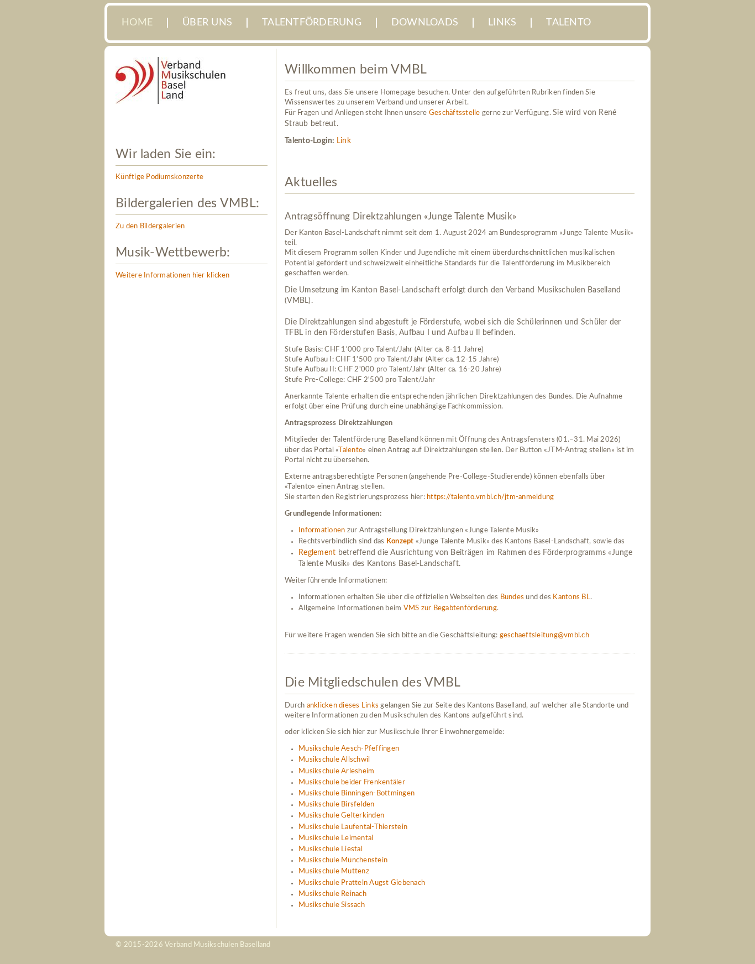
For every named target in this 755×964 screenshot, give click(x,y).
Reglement (316, 553)
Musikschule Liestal (330, 849)
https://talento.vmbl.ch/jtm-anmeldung (490, 497)
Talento (350, 450)
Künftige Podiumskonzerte (159, 177)
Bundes (512, 597)
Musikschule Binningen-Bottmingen (356, 793)
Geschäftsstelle (454, 113)
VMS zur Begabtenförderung (450, 608)
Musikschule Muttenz (333, 871)
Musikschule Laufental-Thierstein (352, 827)
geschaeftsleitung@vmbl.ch (544, 635)
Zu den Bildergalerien (150, 226)
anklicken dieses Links (343, 705)
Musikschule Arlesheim (336, 771)
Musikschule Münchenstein (342, 860)
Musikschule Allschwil (334, 759)
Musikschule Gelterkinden (341, 815)
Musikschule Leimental (335, 838)
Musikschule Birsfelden (336, 804)
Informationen (321, 530)
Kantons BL (571, 597)
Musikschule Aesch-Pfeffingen (348, 748)
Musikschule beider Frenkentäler (351, 782)
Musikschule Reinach (332, 894)
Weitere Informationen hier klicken (173, 275)
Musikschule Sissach (331, 905)
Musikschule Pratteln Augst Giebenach (361, 883)
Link (344, 141)
